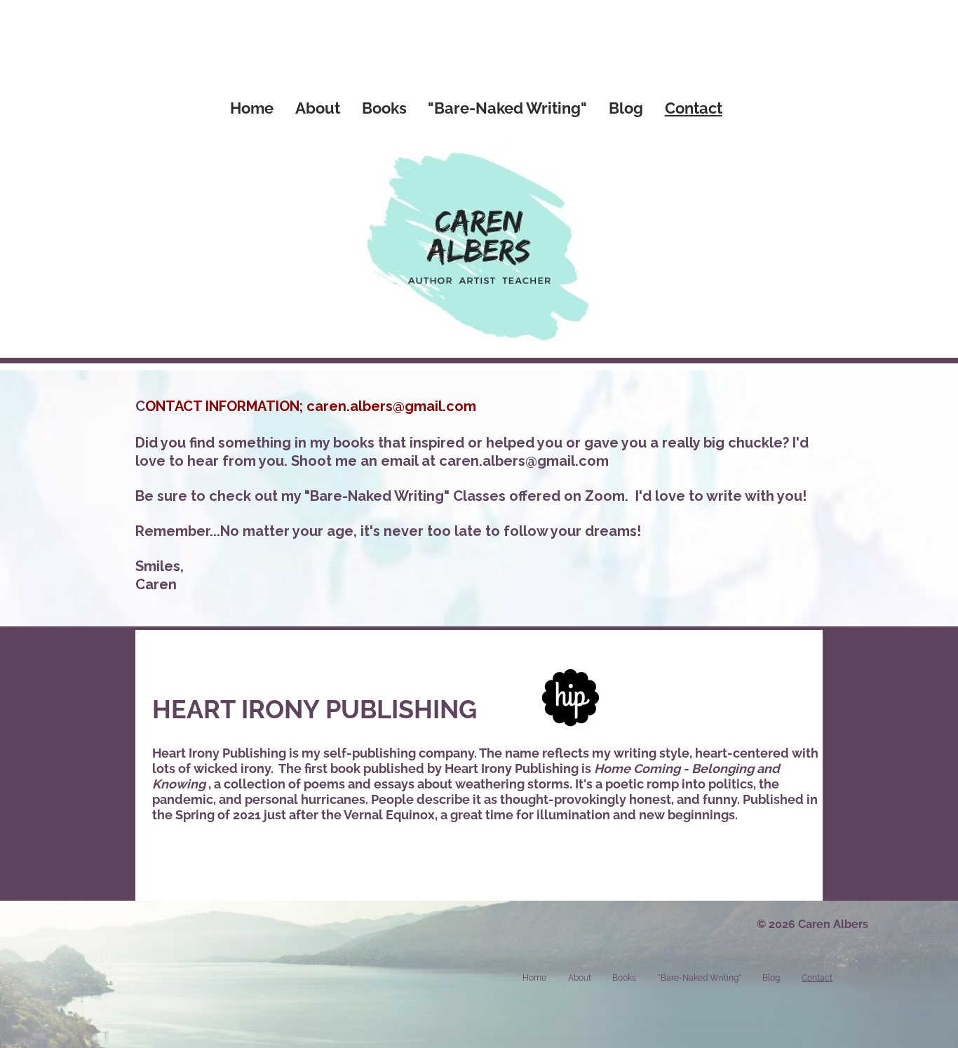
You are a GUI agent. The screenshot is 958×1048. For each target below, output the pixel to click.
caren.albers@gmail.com (391, 406)
